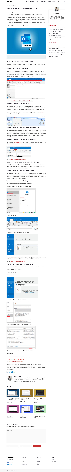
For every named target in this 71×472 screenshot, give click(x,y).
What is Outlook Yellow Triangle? (18, 261)
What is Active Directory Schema (55, 31)
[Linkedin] (12, 372)
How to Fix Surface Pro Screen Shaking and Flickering (39, 400)
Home (8, 5)
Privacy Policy (24, 464)
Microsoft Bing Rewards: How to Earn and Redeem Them (39, 416)
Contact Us (24, 461)
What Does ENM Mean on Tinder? (55, 35)
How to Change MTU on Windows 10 (55, 50)
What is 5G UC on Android (53, 33)
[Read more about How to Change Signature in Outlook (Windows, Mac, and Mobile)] (13, 392)
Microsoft (11, 5)
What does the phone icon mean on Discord (57, 52)
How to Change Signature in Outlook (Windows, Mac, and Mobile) (13, 400)
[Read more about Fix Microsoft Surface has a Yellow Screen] (13, 409)
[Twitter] (10, 372)
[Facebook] (7, 372)
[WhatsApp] (14, 372)
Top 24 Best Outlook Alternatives (16, 361)
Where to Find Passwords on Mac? (18, 159)
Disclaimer (54, 461)
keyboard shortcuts (39, 112)
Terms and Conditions (56, 463)
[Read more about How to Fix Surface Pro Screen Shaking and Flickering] (40, 392)
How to (38, 459)
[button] (34, 1)
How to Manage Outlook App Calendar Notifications (22, 100)
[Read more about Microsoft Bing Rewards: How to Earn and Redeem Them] (40, 409)
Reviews (38, 461)
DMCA (53, 459)
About (23, 459)
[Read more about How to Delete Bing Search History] (26, 409)
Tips (37, 463)
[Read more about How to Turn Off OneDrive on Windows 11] (26, 392)
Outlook (14, 5)
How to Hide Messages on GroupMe (16, 356)
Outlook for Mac (17, 142)
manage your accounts (15, 257)
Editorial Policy (25, 463)
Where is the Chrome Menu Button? (16, 359)
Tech (38, 464)
